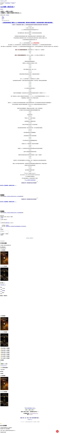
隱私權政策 (35, 421)
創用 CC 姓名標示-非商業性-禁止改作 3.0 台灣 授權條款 (13, 196)
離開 (5, 432)
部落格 (3, 17)
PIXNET (23, 421)
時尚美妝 (3, 290)
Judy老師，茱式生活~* (7, 7)
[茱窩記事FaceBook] (30, 419)
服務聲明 (38, 421)
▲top (1, 227)
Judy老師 (1, 217)
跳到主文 (1, 9)
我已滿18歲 (2, 432)
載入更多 (2, 229)
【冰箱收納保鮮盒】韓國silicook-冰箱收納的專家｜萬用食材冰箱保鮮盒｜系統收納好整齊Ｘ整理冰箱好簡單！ (27, 22)
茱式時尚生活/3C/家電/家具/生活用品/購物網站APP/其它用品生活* (16, 226)
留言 (8, 222)
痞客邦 (7, 222)
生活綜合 (7, 225)
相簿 (3, 16)
